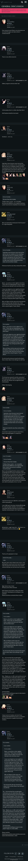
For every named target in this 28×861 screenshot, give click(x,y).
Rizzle (4, 324)
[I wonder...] (11, 23)
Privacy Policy (13, 856)
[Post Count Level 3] (11, 129)
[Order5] (3, 388)
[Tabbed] (4, 75)
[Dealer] (4, 241)
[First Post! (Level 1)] (11, 156)
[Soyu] (7, 697)
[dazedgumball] (4, 214)
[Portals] (4, 447)
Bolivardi (5, 197)
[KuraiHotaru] (3, 175)
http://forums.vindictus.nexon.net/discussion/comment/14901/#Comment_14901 (13, 834)
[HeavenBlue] (4, 22)
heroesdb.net (8, 502)
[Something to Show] (8, 50)
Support (6, 856)
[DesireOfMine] (10, 175)
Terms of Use (20, 856)
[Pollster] (11, 276)
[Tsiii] (4, 519)
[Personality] (9, 129)
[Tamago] (4, 48)
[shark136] (7, 175)
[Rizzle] (4, 274)
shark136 (5, 456)
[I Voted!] (9, 23)
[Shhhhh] (8, 23)
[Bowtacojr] (13, 175)
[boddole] (23, 175)
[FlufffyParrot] (20, 175)
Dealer (4, 407)
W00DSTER (5, 558)
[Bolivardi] (4, 155)
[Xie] (4, 101)
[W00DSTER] (4, 398)
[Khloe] (7, 178)
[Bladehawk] (4, 492)
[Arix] (4, 128)
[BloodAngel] (3, 178)
